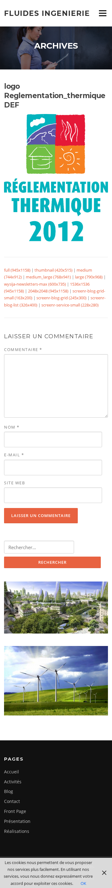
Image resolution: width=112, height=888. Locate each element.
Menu (102, 13)
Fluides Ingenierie (47, 13)
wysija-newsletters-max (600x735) (35, 284)
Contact (12, 801)
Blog (8, 791)
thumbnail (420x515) (53, 270)
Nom (12, 427)
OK (83, 883)
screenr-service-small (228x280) (70, 305)
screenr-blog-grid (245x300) (61, 298)
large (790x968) (89, 277)
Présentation (17, 821)
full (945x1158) (17, 270)
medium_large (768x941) (48, 277)
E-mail (14, 455)
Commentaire (23, 349)
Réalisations (16, 831)
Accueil (11, 772)
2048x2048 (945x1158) (48, 291)
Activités (12, 782)
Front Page (15, 811)
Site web (14, 483)
